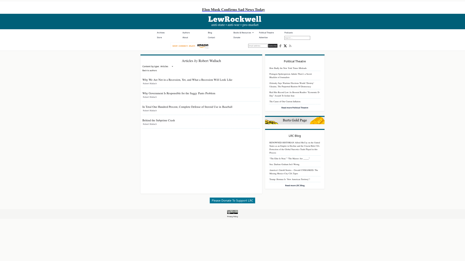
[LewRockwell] (232, 21)
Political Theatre (266, 32)
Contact (211, 37)
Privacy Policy (232, 216)
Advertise (263, 37)
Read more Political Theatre (294, 107)
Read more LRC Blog (295, 185)
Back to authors (149, 70)
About (185, 37)
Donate (236, 37)
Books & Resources (242, 32)
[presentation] (190, 46)
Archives (161, 32)
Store (159, 37)
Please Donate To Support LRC (232, 200)
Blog (210, 32)
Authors (186, 32)
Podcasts (288, 32)
